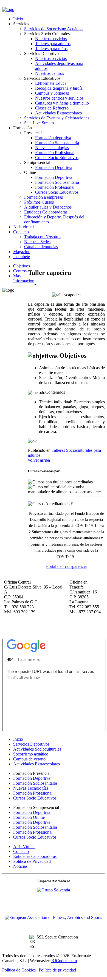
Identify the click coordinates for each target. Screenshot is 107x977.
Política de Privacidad (32, 861)
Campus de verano (29, 759)
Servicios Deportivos (31, 744)
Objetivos (21, 266)
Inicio (18, 739)
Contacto (21, 851)
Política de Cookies (19, 970)
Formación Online (29, 817)
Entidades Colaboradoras (35, 856)
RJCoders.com (64, 960)
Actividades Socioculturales (37, 749)
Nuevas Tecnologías (30, 788)
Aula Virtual (24, 846)
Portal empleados (17, 5)
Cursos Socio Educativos (35, 798)
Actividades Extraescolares (36, 764)
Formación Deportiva (31, 778)
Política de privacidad (57, 970)
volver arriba (39, 460)
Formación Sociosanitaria (35, 783)
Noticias (20, 866)
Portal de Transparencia (66, 566)
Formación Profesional (32, 793)
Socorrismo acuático (30, 754)
